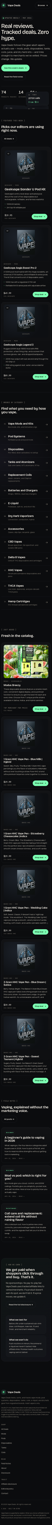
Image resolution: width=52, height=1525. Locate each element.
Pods (3, 1438)
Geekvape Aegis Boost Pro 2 (20, 267)
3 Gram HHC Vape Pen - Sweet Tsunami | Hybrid (21, 1058)
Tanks (3, 1447)
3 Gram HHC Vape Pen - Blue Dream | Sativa (25, 983)
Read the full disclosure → (21, 1304)
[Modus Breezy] (26, 661)
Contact (4, 1493)
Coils (3, 1452)
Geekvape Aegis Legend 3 (19, 344)
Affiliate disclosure (9, 1484)
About (3, 1468)
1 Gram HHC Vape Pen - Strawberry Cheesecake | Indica (24, 835)
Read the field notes (13, 76)
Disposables (6, 1443)
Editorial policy (7, 1489)
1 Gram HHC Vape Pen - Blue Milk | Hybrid (23, 760)
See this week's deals (15, 68)
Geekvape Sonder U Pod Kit (25, 189)
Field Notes (6, 1463)
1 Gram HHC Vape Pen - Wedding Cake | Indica (25, 909)
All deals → (9, 138)
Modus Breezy (12, 685)
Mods (3, 1434)
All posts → (9, 1119)
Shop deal (39, 216)
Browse (43, 5)
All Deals (4, 1429)
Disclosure (5, 1473)
